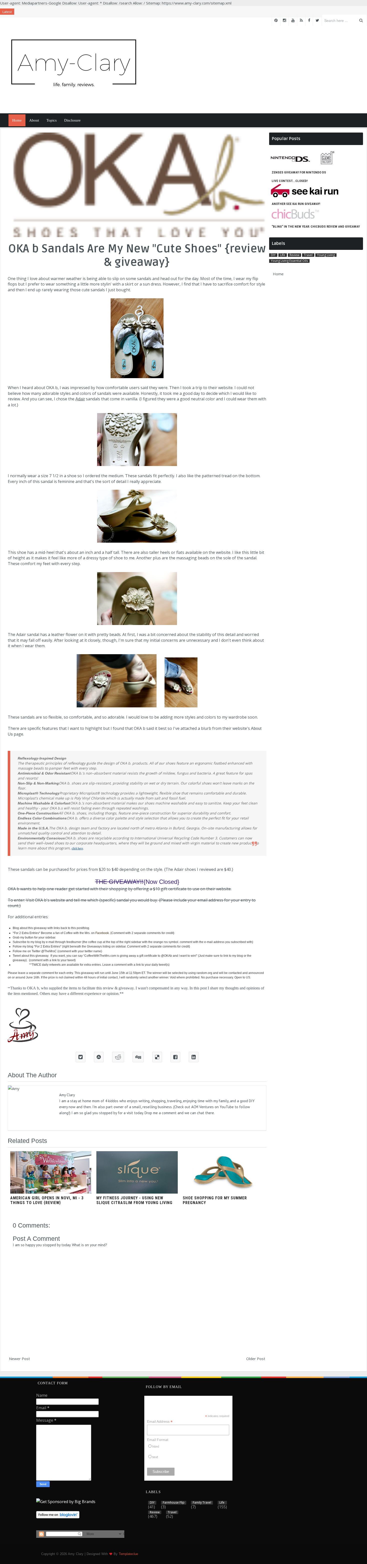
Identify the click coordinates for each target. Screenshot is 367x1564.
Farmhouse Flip (173, 1502)
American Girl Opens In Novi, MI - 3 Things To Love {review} (47, 1200)
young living (326, 255)
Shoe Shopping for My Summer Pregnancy (215, 1200)
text (155, 1457)
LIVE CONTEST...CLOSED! (290, 181)
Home (17, 120)
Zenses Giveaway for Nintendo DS (299, 172)
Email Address (160, 1421)
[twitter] (317, 20)
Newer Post (19, 1358)
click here (77, 848)
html (155, 1446)
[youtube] (293, 20)
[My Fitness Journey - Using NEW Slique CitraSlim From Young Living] (137, 1192)
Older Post (255, 1358)
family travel (202, 1502)
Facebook (102, 933)
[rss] (301, 20)
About (34, 120)
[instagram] (284, 20)
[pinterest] (276, 20)
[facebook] (309, 20)
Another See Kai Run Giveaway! (296, 204)
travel (308, 255)
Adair (80, 399)
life (282, 255)
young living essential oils (289, 261)
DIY (273, 255)
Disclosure (72, 120)
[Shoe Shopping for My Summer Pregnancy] (223, 1192)
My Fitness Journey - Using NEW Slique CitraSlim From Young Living (134, 1200)
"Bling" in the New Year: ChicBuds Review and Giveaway (316, 226)
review (294, 255)
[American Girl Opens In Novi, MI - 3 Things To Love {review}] (50, 1192)
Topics (51, 120)
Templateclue (128, 1554)
